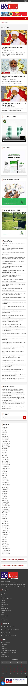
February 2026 (5, 438)
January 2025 (5, 461)
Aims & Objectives (5, 642)
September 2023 (6, 489)
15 (21, 669)
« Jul (2, 677)
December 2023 (6, 484)
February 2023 (5, 502)
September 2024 (6, 468)
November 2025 (6, 443)
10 (3, 669)
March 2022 (5, 521)
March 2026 (5, 436)
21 (17, 671)
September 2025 (6, 447)
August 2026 (5, 427)
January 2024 (5, 482)
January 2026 (5, 439)
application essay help (7, 389)
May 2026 (4, 432)
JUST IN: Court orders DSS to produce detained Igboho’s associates (13, 403)
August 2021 (5, 534)
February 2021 (5, 545)
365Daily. (12, 50)
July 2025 (4, 450)
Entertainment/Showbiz (6, 598)
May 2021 (4, 539)
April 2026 (4, 434)
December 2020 (6, 548)
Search (24, 417)
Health (2, 606)
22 (21, 671)
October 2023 (5, 488)
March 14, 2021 (5, 50)
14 (17, 669)
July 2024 (4, 471)
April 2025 (4, 455)
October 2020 (5, 552)
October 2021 (5, 530)
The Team (3, 654)
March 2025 (5, 457)
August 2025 (5, 448)
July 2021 (4, 536)
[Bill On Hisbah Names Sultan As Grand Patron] (14, 66)
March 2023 (5, 500)
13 (14, 669)
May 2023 (4, 496)
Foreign (3, 602)
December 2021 (6, 527)
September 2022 (6, 511)
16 (25, 669)
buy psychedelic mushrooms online (10, 402)
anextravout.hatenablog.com (9, 397)
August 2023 (5, 491)
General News (6, 43)
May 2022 (4, 518)
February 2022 (5, 523)
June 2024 (4, 473)
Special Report (4, 616)
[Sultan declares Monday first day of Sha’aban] (14, 37)
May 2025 (4, 454)
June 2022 (4, 516)
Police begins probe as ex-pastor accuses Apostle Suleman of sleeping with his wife (13, 394)
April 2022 (4, 520)
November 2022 (6, 507)
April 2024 (4, 477)
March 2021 (5, 543)
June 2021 (4, 537)
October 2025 (5, 445)
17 (3, 671)
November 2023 (6, 486)
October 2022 (5, 509)
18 (6, 671)
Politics (3, 612)
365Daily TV (4, 593)
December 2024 (6, 463)
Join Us (8, 632)
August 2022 (5, 512)
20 (14, 671)
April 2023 (4, 498)
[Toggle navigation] (3, 18)
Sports (2, 618)
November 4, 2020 (6, 107)
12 (10, 669)
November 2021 (6, 529)
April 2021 (4, 541)
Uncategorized (4, 620)
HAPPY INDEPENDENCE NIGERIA (8, 650)
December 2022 (6, 505)
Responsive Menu (25, 1)
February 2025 (5, 459)
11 (6, 669)
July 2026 (4, 429)
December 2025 (6, 441)
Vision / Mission (5, 656)
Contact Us (3, 646)
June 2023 (4, 495)
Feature (3, 600)
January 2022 (5, 525)
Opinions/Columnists (6, 610)
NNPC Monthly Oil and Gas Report (9, 652)
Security (3, 614)
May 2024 (4, 475)
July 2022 (4, 514)
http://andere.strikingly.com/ (8, 392)
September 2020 (6, 553)
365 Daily (13, 107)
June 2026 (4, 431)
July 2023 (4, 493)
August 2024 (5, 470)
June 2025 (4, 452)
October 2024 (5, 466)
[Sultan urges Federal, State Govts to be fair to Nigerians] (14, 94)
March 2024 (5, 479)
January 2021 (5, 546)
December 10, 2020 (6, 79)
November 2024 (6, 464)
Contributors (4, 648)
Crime (2, 595)
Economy (3, 596)
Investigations (4, 608)
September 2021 (6, 532)
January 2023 (5, 504)
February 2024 (5, 480)
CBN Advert (4, 644)
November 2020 (6, 550)
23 (25, 671)
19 (10, 671)
